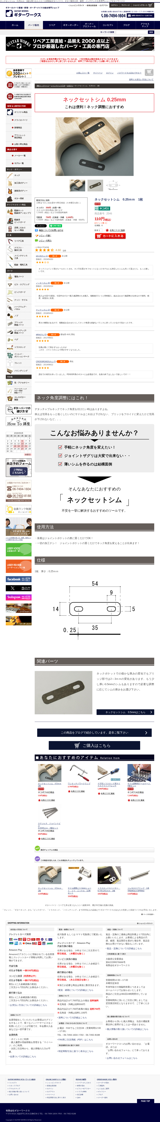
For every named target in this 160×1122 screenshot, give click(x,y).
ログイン (110, 73)
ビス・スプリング (21, 284)
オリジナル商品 (21, 112)
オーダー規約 (103, 1097)
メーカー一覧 (20, 155)
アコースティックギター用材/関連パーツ (20, 391)
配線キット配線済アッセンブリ (22, 211)
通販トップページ (43, 86)
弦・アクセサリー (21, 383)
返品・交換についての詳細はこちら (124, 948)
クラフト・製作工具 (19, 249)
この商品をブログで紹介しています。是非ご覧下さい (94, 732)
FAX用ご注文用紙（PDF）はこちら (75, 1039)
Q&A (78, 1097)
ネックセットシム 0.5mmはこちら (125, 712)
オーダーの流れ (103, 1083)
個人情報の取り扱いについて (19, 1091)
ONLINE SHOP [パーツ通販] (56, 1079)
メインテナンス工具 (21, 257)
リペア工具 (19, 241)
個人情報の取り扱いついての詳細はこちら (127, 1029)
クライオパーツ (21, 120)
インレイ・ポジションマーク (21, 355)
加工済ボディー (21, 183)
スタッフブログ (14, 1086)
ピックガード (20, 292)
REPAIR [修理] (81, 1079)
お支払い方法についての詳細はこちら (28, 1005)
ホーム (15, 25)
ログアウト (51, 1091)
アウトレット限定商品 (20, 136)
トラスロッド (20, 347)
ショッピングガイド (54, 1083)
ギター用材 (19, 198)
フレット (18, 363)
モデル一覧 (19, 163)
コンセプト (108, 25)
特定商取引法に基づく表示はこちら (75, 1051)
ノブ (16, 316)
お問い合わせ (13, 1094)
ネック (17, 175)
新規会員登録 (51, 1086)
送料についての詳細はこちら (72, 1017)
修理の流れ (81, 1086)
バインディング (21, 371)
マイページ (97, 73)
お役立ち (70, 86)
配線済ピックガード (20, 221)
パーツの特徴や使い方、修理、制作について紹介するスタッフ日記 (18, 538)
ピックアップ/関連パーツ (20, 331)
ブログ (126, 25)
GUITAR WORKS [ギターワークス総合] (21, 1079)
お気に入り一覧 (83, 73)
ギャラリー (102, 1091)
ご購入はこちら (97, 745)
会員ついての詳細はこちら (23, 1056)
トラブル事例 (81, 1091)
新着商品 (18, 128)
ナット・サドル (21, 300)
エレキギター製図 (20, 398)
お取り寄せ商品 (21, 144)
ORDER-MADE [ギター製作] (107, 1079)
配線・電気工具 (21, 265)
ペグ (16, 339)
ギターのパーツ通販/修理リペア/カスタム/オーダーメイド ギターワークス (27, 11)
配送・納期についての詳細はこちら (75, 990)
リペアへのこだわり (84, 1083)
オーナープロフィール (89, 25)
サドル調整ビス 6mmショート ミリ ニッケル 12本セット (79, 890)
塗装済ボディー (21, 191)
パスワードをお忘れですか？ (129, 73)
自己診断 (80, 1094)
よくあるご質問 (103, 1088)
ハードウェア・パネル (21, 308)
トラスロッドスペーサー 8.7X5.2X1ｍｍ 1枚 (109, 889)
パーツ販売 (33, 25)
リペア (52, 25)
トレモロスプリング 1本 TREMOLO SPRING (138, 889)
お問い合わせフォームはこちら (122, 1058)
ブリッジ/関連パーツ (19, 323)
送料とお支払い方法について (141, 79)
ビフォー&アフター (84, 1088)
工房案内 (101, 1086)
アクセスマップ (145, 25)
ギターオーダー (71, 25)
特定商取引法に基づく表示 (56, 1097)
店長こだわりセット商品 (20, 229)
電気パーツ (19, 277)
